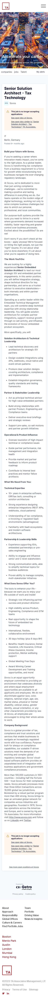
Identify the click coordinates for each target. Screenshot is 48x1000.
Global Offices (10, 919)
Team (28, 908)
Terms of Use (19, 989)
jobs (16, 71)
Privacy (6, 989)
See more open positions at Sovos (24, 867)
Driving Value (32, 915)
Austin (6, 945)
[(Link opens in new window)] (3, 994)
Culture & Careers (12, 922)
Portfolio (29, 911)
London (7, 949)
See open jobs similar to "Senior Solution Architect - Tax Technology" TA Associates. (25, 124)
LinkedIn (14, 820)
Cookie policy (30, 894)
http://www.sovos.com (20, 817)
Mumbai (7, 953)
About (5, 908)
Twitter (27, 820)
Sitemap (33, 989)
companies (6, 71)
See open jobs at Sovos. (22, 118)
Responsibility (9, 915)
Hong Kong (9, 957)
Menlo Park (9, 940)
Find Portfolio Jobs (12, 926)
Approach (7, 911)
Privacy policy (18, 894)
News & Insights (33, 919)
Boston (6, 936)
